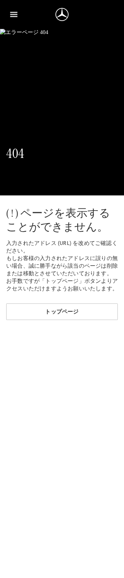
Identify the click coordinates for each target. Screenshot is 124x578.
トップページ (62, 311)
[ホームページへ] (62, 14)
